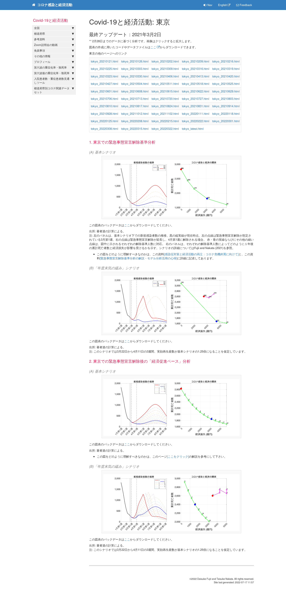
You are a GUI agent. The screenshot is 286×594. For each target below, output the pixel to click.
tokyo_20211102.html (165, 113)
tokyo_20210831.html (195, 106)
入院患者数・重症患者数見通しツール (51, 80)
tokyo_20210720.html (165, 99)
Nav (209, 5)
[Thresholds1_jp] (171, 187)
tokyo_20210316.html (195, 69)
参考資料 (39, 39)
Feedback (245, 5)
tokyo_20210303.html (134, 69)
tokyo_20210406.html (165, 76)
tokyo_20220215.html (165, 121)
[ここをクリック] (178, 456)
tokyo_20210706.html (104, 99)
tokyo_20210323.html (104, 76)
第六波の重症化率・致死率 (50, 67)
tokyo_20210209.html (195, 61)
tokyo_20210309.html (165, 69)
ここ (153, 47)
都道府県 (39, 33)
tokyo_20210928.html (104, 113)
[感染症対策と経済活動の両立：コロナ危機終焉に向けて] (201, 254)
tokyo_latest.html (193, 128)
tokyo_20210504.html (134, 84)
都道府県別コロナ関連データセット (51, 90)
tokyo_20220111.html (195, 113)
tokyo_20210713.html (134, 99)
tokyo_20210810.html (104, 106)
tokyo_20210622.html (195, 91)
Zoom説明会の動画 (46, 45)
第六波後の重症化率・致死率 (51, 73)
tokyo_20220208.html (134, 121)
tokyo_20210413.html (195, 76)
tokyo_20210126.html (134, 61)
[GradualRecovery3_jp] (171, 501)
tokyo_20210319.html (226, 69)
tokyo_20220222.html (195, 121)
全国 (36, 28)
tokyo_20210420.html (226, 76)
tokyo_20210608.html (134, 91)
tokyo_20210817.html (134, 106)
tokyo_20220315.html (134, 128)
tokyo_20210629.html (226, 91)
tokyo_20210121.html (104, 61)
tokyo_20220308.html (104, 128)
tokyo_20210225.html (104, 69)
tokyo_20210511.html (165, 84)
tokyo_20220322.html (165, 128)
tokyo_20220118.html (226, 113)
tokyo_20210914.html (226, 106)
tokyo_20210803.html (226, 99)
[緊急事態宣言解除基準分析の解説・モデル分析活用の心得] (138, 258)
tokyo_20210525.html (226, 84)
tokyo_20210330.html (134, 76)
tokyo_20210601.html (104, 91)
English (222, 5)
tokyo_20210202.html (165, 61)
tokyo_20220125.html (104, 121)
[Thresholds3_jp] (171, 303)
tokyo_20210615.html (165, 91)
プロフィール (42, 62)
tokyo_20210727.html (195, 99)
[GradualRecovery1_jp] (171, 406)
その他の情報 (42, 56)
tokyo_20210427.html (104, 84)
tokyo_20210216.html (226, 61)
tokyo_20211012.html (134, 113)
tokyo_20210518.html (195, 84)
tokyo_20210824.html (165, 106)
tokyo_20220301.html (226, 121)
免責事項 (39, 50)
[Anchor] (163, 34)
